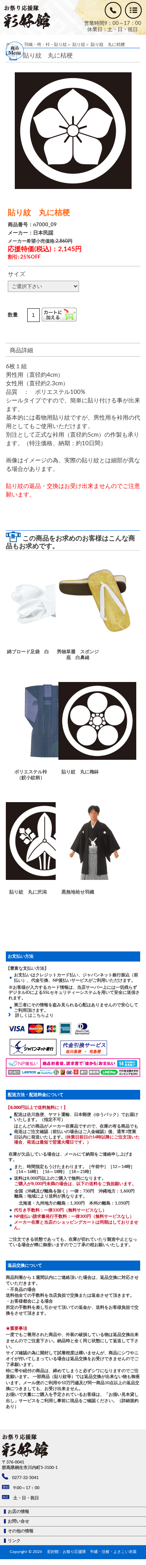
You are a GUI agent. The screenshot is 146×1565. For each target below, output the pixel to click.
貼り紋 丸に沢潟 (28, 892)
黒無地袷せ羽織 (78, 892)
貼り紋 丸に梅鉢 (80, 771)
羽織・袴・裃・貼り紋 (45, 44)
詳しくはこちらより (32, 1015)
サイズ (16, 274)
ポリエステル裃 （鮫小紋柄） (33, 774)
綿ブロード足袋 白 (28, 651)
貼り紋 (78, 44)
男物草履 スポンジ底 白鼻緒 (78, 654)
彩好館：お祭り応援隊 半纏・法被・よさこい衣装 (92, 1552)
